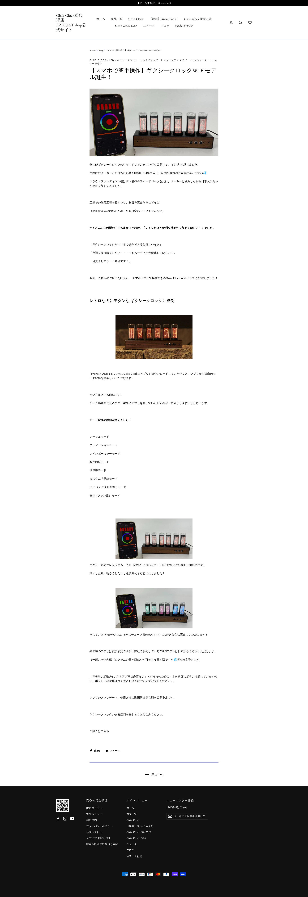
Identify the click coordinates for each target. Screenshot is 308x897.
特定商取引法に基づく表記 (102, 844)
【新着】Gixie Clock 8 (163, 19)
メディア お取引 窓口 (99, 838)
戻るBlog (156, 774)
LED (111, 60)
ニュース (149, 26)
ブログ (165, 26)
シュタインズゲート (152, 60)
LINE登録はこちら (177, 807)
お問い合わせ (184, 26)
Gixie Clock (135, 19)
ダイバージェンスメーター (194, 60)
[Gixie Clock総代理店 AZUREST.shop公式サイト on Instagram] (65, 818)
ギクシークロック (127, 60)
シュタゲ (171, 60)
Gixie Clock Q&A (126, 26)
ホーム (100, 19)
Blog (101, 50)
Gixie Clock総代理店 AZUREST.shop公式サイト (71, 22)
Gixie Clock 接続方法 (198, 19)
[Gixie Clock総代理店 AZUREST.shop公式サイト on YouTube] (72, 818)
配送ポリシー (94, 808)
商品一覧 (117, 19)
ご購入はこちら (99, 731)
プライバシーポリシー (99, 826)
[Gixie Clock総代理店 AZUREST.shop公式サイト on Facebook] (58, 818)
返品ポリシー (94, 814)
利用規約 (91, 820)
